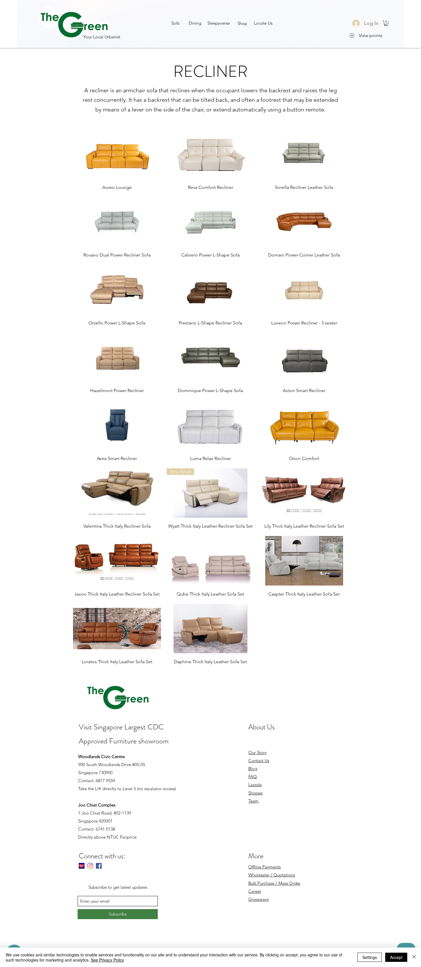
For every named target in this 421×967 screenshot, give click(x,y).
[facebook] (99, 866)
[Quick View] (117, 154)
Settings (369, 957)
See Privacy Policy (107, 960)
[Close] (414, 957)
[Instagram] (90, 866)
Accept (396, 957)
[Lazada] (81, 866)
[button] (219, 23)
